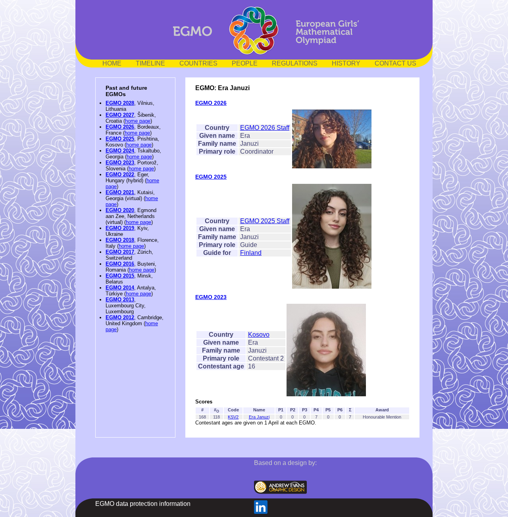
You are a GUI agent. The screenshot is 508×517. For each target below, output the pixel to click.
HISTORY (346, 63)
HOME (111, 63)
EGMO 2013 (120, 300)
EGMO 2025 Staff (264, 221)
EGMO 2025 (120, 139)
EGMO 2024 (120, 151)
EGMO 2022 (120, 174)
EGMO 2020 (120, 210)
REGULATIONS (295, 63)
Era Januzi (259, 417)
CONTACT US (395, 63)
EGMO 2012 (120, 317)
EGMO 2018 (120, 240)
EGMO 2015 (120, 276)
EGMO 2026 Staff (264, 127)
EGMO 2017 (120, 252)
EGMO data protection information (142, 503)
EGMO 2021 (120, 192)
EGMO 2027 (120, 115)
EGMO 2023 (120, 163)
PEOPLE (245, 63)
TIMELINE (150, 63)
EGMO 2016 (120, 264)
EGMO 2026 (120, 127)
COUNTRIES (198, 63)
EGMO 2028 (120, 103)
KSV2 (233, 417)
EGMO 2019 (120, 228)
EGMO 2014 (120, 288)
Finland (251, 252)
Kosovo (258, 334)
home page (137, 121)
